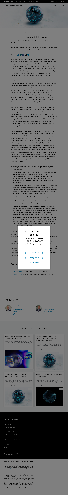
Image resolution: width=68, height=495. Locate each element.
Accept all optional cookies (34, 253)
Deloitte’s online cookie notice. (34, 246)
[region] (34, 248)
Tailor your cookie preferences (34, 262)
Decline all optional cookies (34, 257)
